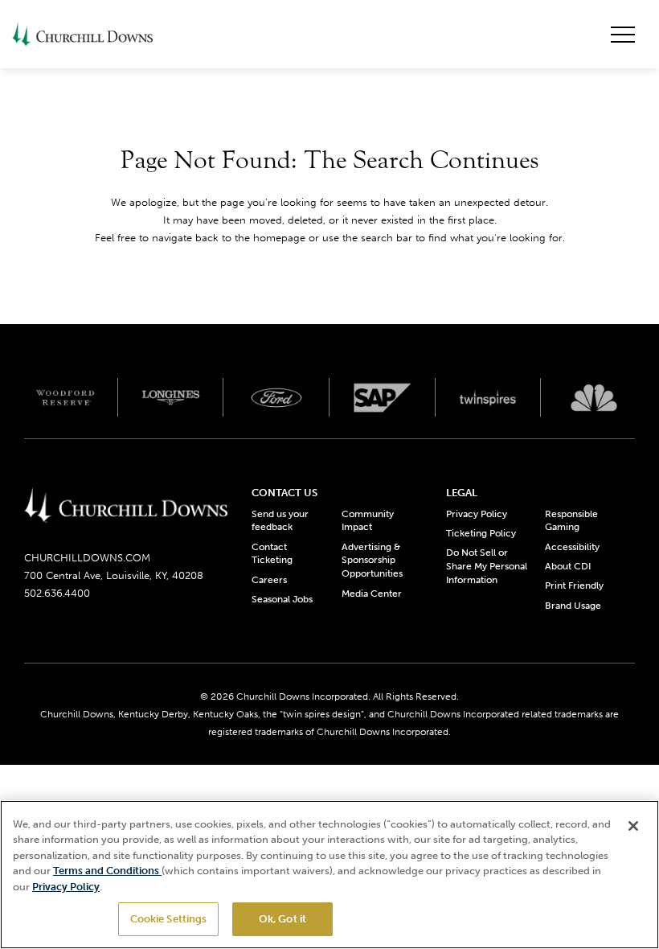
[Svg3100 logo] (594, 397)
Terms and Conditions (107, 871)
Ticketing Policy (481, 533)
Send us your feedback (280, 520)
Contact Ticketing (272, 553)
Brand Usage (573, 605)
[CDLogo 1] (125, 506)
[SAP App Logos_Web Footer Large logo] (382, 397)
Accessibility (572, 547)
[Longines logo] (171, 397)
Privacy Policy (476, 514)
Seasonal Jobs (282, 599)
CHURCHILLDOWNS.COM (87, 558)
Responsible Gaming (571, 520)
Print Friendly (574, 585)
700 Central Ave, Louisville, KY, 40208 (113, 575)
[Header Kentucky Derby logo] (82, 34)
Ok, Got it (282, 919)
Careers (269, 579)
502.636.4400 (57, 593)
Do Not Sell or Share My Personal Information (486, 566)
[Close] (633, 826)
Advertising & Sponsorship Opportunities (372, 560)
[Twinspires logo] (488, 397)
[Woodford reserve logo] (65, 397)
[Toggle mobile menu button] (623, 35)
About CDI (568, 566)
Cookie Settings (168, 919)
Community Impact (368, 520)
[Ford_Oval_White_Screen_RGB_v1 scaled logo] (276, 397)
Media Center (372, 593)
